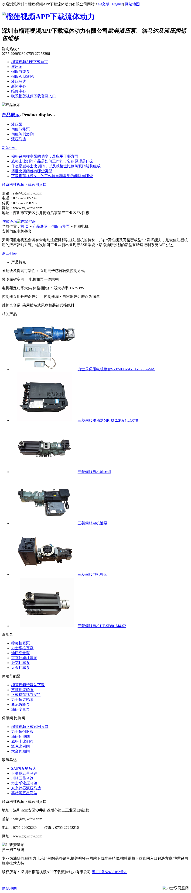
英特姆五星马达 (24, 793)
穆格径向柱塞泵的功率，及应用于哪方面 (44, 156)
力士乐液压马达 (24, 783)
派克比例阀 (20, 746)
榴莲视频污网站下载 (28, 685)
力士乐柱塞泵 (22, 648)
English (117, 4)
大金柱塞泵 (20, 668)
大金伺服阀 (20, 751)
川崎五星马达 (22, 778)
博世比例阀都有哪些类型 (31, 171)
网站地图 (132, 4)
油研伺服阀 (20, 736)
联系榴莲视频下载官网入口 (33, 96)
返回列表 (9, 253)
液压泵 (16, 67)
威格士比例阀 (22, 741)
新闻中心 (18, 86)
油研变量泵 (20, 653)
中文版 (103, 4)
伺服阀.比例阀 (22, 76)
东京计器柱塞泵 (24, 658)
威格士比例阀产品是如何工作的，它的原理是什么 (52, 161)
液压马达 (18, 81)
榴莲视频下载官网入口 (29, 727)
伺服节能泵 (20, 72)
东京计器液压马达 (26, 788)
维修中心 (18, 91)
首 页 (24, 226)
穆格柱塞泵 (20, 643)
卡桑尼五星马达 (24, 773)
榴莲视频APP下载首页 (29, 62)
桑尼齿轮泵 (20, 704)
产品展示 (11, 114)
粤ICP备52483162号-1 (109, 872)
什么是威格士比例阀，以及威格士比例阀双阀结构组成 (56, 166)
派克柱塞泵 (20, 663)
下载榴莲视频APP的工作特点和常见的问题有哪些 (52, 176)
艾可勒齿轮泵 (22, 690)
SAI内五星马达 (23, 768)
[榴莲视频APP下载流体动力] (48, 16)
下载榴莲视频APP (26, 695)
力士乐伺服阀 (22, 732)
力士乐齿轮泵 (22, 700)
